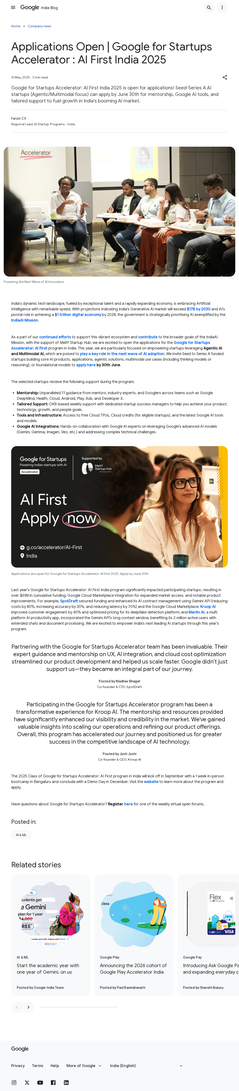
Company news (39, 26)
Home (15, 26)
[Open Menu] (13, 7)
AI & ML (21, 835)
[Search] (209, 7)
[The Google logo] (20, 1049)
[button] (225, 77)
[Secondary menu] (222, 7)
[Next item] (28, 1007)
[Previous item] (16, 1007)
